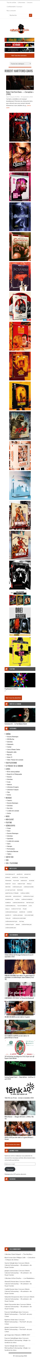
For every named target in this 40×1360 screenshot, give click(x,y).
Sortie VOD (9, 857)
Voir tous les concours (19, 55)
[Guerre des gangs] (20, 410)
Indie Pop (8, 883)
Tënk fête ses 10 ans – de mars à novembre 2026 (19, 1098)
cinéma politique (28, 896)
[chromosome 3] (20, 260)
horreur (8, 902)
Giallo (7, 909)
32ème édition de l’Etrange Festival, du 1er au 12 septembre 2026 (19, 956)
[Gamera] (20, 439)
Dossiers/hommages (12, 803)
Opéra (8, 843)
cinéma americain (10, 927)
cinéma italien (9, 924)
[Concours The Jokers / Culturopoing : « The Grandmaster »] (19, 50)
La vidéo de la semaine (13, 811)
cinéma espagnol (10, 905)
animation (27, 874)
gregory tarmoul (10, 1270)
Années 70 (8, 915)
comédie (29, 912)
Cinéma (8, 734)
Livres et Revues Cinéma (13, 749)
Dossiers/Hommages (12, 736)
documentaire (29, 915)
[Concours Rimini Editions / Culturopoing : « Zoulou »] (19, 40)
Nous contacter (11, 10)
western (8, 886)
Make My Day (21, 883)
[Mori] (20, 589)
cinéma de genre (29, 886)
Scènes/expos (10, 825)
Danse (8, 831)
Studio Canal (24, 877)
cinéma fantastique (11, 921)
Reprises (9, 754)
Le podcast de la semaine (14, 766)
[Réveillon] (20, 141)
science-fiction (16, 909)
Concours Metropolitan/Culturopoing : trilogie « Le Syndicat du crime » (17, 1340)
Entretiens (10, 742)
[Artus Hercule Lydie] (20, 529)
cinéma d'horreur (26, 899)
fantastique (30, 902)
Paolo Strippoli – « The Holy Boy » (22, 1254)
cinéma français (26, 924)
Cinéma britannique (11, 912)
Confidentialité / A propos (14, 6)
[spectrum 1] (20, 665)
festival (21, 921)
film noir (16, 880)
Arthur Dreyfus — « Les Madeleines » (23, 1278)
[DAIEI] (20, 636)
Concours (29, 2)
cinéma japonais (18, 915)
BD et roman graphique (13, 771)
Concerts (9, 800)
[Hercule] (20, 559)
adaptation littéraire (11, 893)
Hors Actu (9, 808)
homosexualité (10, 874)
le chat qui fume (10, 890)
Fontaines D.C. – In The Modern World (16, 724)
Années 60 (15, 877)
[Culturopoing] (19, 35)
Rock (14, 883)
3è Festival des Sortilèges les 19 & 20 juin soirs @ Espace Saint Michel (19, 1057)
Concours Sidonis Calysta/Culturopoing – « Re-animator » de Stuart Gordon (18, 1265)
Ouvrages (9, 846)
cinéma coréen (24, 893)
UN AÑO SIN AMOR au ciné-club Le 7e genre (17, 1017)
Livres (8, 769)
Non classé (10, 819)
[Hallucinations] (20, 230)
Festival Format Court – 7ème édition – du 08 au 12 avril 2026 (20, 1078)
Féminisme (8, 880)
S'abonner (10, 1169)
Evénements (10, 744)
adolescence (17, 896)
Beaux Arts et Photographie (14, 774)
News (7, 816)
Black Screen (9, 1257)
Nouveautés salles (12, 752)
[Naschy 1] (20, 350)
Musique (9, 798)
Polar (8, 792)
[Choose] (20, 171)
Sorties (9, 795)
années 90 (19, 874)
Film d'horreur (22, 905)
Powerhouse (9, 899)
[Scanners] (20, 290)
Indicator (8, 896)
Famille (29, 883)
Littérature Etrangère (13, 787)
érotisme (20, 890)
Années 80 (22, 912)
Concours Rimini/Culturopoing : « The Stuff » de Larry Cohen (18, 1314)
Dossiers (9, 777)
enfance (7, 877)
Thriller (7, 918)
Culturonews (21, 2)
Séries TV (9, 757)
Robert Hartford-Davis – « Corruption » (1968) (20, 93)
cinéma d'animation (18, 902)
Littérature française (12, 789)
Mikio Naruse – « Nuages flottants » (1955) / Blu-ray (19, 1117)
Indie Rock (24, 880)
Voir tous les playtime (13, 698)
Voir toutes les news (13, 1144)
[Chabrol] (20, 469)
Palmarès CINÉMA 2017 (22, 1335)
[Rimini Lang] (20, 606)
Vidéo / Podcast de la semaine (15, 760)
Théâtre (9, 854)
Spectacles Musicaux (12, 851)
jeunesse (31, 880)
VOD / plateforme (12, 863)
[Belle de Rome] (20, 320)
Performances (11, 849)
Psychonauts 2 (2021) (11, 689)
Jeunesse (9, 784)
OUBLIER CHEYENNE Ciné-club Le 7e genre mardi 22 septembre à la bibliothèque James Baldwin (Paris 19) (20, 977)
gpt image (8, 1335)
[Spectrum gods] (20, 499)
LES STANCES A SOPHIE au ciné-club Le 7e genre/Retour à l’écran (17, 1037)
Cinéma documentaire (19, 918)
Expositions (10, 838)
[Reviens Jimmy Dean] (20, 201)
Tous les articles (11, 2)
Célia (6, 1254)
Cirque (9, 828)
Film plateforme (11, 763)
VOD (7, 860)
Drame (18, 924)
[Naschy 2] (20, 380)
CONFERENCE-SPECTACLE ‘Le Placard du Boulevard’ (19, 998)
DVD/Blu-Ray (10, 739)
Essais (8, 782)
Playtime (9, 822)
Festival (9, 747)
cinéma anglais (17, 886)
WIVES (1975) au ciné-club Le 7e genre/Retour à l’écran (19, 1138)
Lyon (30, 905)
